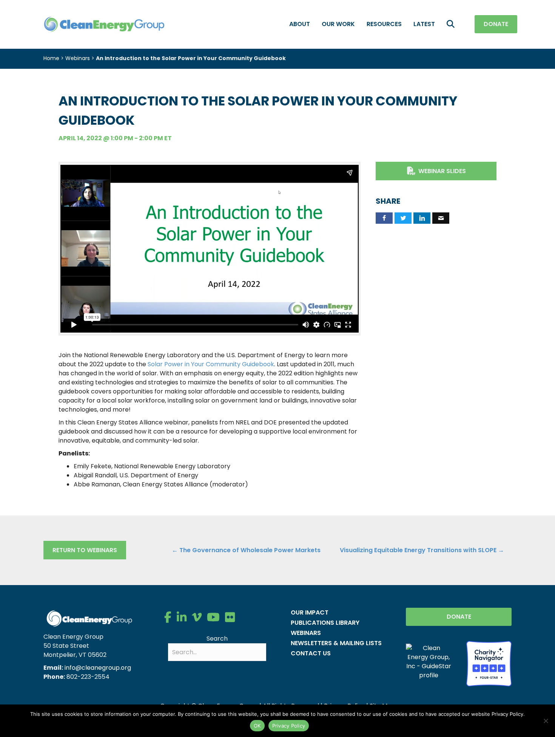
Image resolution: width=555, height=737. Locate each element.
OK (257, 726)
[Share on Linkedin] (421, 218)
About (299, 24)
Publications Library (325, 622)
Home (51, 58)
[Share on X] (403, 218)
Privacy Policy (288, 726)
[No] (545, 721)
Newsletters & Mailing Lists (336, 643)
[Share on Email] (440, 218)
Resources (384, 24)
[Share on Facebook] (384, 218)
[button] (452, 24)
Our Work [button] (338, 24)
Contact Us (311, 653)
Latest (424, 24)
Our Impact (309, 612)
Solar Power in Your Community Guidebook (211, 364)
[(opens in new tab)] (489, 663)
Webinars (77, 58)
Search (217, 638)
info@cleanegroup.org (98, 667)
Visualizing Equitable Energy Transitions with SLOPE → (422, 550)
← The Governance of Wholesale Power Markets (246, 550)
